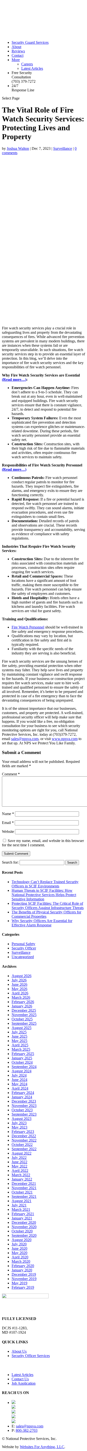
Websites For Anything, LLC (42, 1447)
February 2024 (23, 1093)
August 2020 (21, 1240)
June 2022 (19, 1162)
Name (8, 814)
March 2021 (21, 1209)
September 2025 (24, 1023)
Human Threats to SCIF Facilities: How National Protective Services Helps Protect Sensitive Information (44, 894)
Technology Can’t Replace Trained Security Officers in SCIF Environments (45, 884)
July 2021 (19, 1205)
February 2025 (23, 1054)
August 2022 (21, 1153)
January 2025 (22, 1058)
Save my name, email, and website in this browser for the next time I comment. (43, 843)
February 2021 (23, 1214)
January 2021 (22, 1218)
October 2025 (22, 1019)
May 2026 (19, 989)
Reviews (18, 51)
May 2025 (19, 1041)
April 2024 (20, 1088)
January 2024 (22, 1097)
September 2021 (24, 1196)
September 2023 (24, 1114)
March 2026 (21, 997)
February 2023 (23, 1132)
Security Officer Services (31, 1356)
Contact (17, 55)
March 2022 (21, 1175)
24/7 (23, 88)
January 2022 (22, 1179)
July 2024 (19, 1075)
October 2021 (22, 1192)
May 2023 (19, 1127)
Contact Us (20, 1379)
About (16, 47)
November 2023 (24, 1106)
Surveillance (62, 148)
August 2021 (21, 1201)
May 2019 (19, 1283)
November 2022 (24, 1140)
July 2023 (19, 1123)
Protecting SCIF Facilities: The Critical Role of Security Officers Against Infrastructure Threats (48, 905)
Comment (11, 774)
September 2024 (24, 1067)
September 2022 (24, 1149)
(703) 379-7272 (24, 81)
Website (8, 831)
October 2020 (22, 1231)
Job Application (24, 1383)
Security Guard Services (30, 42)
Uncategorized (23, 957)
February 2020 (23, 1266)
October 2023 (22, 1110)
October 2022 (22, 1145)
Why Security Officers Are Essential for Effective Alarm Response (42, 923)
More (16, 60)
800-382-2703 (26, 1430)
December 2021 (24, 1183)
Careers (27, 64)
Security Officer (24, 948)
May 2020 (19, 1253)
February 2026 (23, 1002)
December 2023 (24, 1101)
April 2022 (20, 1170)
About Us (19, 1351)
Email (8, 823)
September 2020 (24, 1235)
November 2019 (24, 1279)
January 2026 (22, 1006)
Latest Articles (32, 68)
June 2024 (19, 1080)
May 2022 (19, 1166)
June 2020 (19, 1248)
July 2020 (19, 1244)
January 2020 (22, 1270)
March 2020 (21, 1261)
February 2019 (23, 1287)
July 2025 (19, 1032)
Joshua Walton (18, 148)
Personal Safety (23, 944)
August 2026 (21, 976)
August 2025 (21, 1028)
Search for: (10, 862)
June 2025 (19, 1036)
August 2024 (21, 1071)
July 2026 (19, 980)
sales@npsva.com (24, 739)
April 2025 (20, 1045)
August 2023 (21, 1119)
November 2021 (24, 1188)
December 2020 (24, 1222)
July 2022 (19, 1158)
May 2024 (19, 1084)
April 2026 (20, 993)
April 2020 (20, 1257)
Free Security (22, 75)
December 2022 (24, 1136)
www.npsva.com (65, 739)
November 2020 (24, 1227)
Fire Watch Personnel (28, 627)
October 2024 (22, 1062)
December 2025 (24, 1010)
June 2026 (19, 984)
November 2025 (24, 1015)
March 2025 (21, 1049)
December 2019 (24, 1274)
